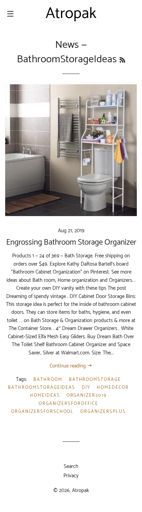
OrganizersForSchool (42, 411)
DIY (86, 387)
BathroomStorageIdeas (41, 387)
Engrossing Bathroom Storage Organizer (71, 242)
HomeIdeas (45, 395)
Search (71, 466)
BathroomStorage (95, 379)
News (67, 44)
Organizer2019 (87, 395)
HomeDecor (113, 387)
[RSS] (122, 60)
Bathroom (47, 379)
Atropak (80, 490)
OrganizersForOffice (68, 403)
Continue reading (68, 366)
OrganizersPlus (102, 411)
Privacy (71, 475)
